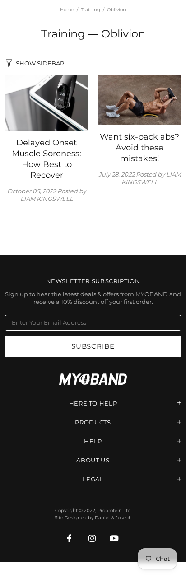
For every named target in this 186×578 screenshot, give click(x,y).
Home (67, 10)
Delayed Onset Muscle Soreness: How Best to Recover (46, 159)
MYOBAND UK (93, 379)
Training (90, 10)
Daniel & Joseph (113, 518)
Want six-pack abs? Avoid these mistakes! (139, 147)
